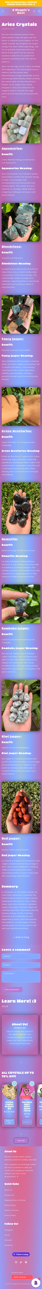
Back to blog (22, 937)
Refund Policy (10, 1205)
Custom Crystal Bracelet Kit (9, 1105)
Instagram (8, 1230)
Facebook (8, 1245)
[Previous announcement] (2, 3)
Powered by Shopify (30, 1284)
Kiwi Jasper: (12, 736)
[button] (2, 11)
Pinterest (8, 1240)
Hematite (9, 539)
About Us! (20, 1024)
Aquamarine (12, 148)
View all (5, 1006)
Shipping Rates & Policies (14, 1200)
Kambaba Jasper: (15, 628)
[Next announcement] (39, 3)
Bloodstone (11, 246)
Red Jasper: (11, 838)
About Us (8, 1190)
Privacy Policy (10, 1215)
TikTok (7, 1235)
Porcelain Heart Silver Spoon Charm (27, 1106)
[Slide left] (16, 1062)
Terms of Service (11, 1210)
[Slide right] (26, 1062)
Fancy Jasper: (13, 339)
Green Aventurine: (17, 431)
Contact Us (9, 1195)
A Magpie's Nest (17, 1284)
